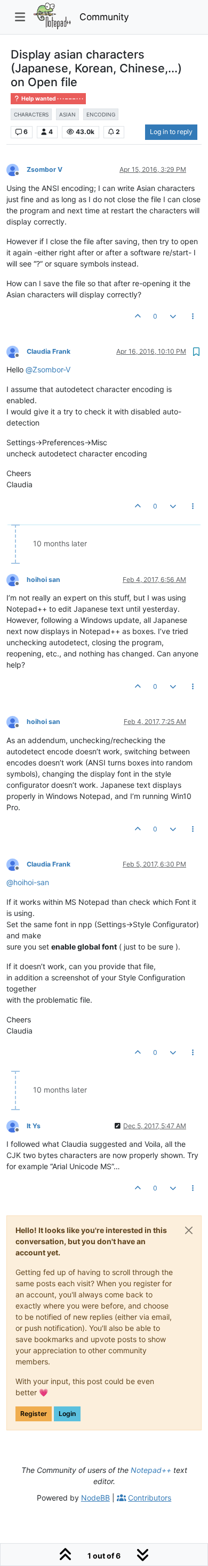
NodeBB (95, 1497)
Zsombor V (44, 169)
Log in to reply (171, 132)
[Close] (189, 1230)
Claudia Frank (48, 351)
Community (104, 16)
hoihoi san (43, 580)
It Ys (34, 1126)
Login (67, 1414)
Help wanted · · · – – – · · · (51, 98)
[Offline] (16, 169)
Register (33, 1414)
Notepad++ (151, 1470)
